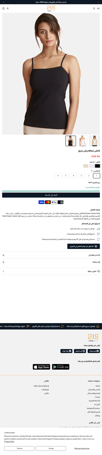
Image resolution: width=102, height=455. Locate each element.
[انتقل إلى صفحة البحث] (94, 8)
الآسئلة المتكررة (94, 401)
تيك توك (65, 351)
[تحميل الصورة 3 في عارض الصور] (70, 141)
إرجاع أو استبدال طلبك (41, 386)
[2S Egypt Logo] (93, 338)
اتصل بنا (97, 404)
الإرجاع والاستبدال (93, 393)
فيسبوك (92, 351)
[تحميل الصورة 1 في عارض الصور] (94, 141)
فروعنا (97, 397)
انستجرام (79, 351)
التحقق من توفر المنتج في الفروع (82, 246)
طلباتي (46, 393)
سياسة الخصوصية (93, 408)
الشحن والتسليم (94, 390)
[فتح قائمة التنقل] (98, 8)
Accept (51, 448)
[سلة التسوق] (4, 8)
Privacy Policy (9, 442)
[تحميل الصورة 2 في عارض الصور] (82, 141)
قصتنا (98, 386)
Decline (19, 448)
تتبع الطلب (45, 390)
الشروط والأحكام (94, 412)
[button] (4, 8)
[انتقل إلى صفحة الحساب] (8, 8)
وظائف (97, 416)
